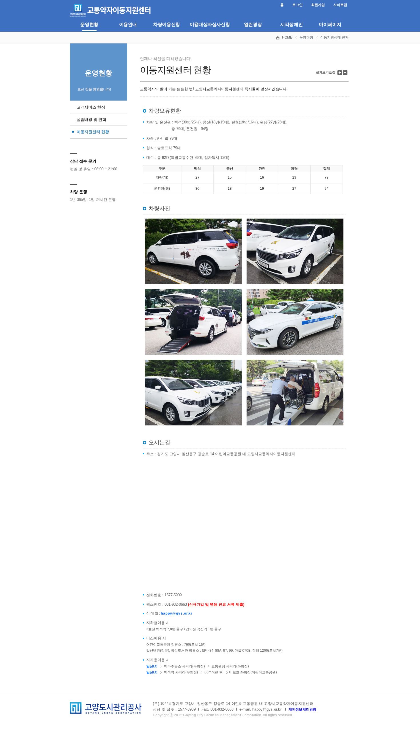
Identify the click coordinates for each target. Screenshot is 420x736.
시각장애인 (291, 24)
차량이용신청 (166, 24)
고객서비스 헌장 (91, 107)
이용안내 (128, 24)
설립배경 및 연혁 (91, 119)
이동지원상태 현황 (334, 37)
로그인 (297, 5)
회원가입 (318, 5)
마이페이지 (330, 24)
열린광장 (253, 24)
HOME (287, 37)
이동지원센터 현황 (93, 131)
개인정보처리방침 (303, 709)
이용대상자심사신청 (210, 24)
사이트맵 (340, 5)
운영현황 (89, 24)
